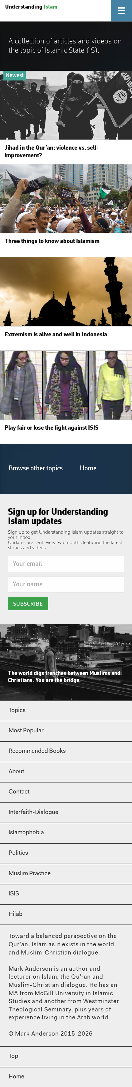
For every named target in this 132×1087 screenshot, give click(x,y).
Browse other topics (36, 468)
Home (88, 468)
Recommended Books (37, 751)
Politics (18, 853)
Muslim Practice (30, 874)
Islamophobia (26, 833)
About (16, 772)
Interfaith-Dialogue (33, 813)
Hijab (15, 914)
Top (13, 1056)
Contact (19, 792)
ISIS (14, 894)
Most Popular (26, 731)
